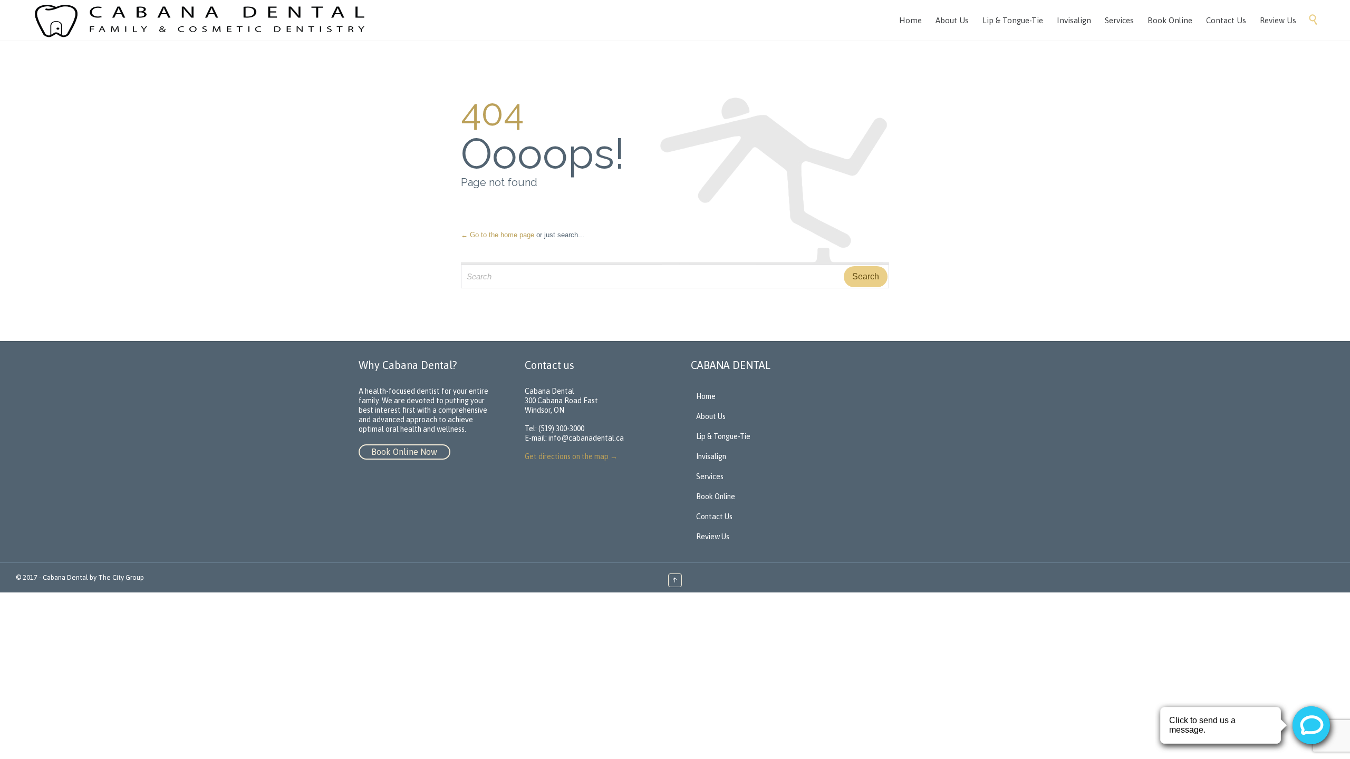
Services (710, 476)
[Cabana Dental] (203, 20)
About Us (711, 416)
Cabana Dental (65, 577)
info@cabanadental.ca (586, 438)
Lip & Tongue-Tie (723, 436)
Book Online (715, 496)
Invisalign (711, 456)
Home (706, 396)
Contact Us (714, 516)
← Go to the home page (497, 235)
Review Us (712, 536)
